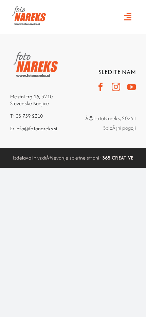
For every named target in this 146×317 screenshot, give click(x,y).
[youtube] (131, 87)
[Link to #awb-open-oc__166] (127, 16)
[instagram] (116, 87)
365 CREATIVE (117, 157)
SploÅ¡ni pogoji (119, 127)
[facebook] (100, 87)
